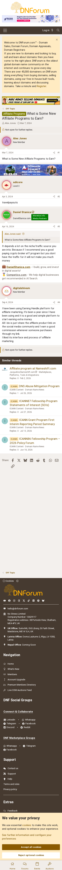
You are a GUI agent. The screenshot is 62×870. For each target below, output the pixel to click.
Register (41, 86)
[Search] (58, 30)
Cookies (9, 581)
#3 (59, 226)
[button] (17, 581)
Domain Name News (34, 390)
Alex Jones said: (13, 234)
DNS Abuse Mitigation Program (39, 386)
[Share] (54, 153)
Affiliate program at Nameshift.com (33, 368)
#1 (59, 152)
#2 (59, 196)
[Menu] (5, 30)
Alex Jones (10, 123)
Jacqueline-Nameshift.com (22, 372)
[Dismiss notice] (56, 40)
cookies (26, 825)
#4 (59, 302)
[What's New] (53, 30)
